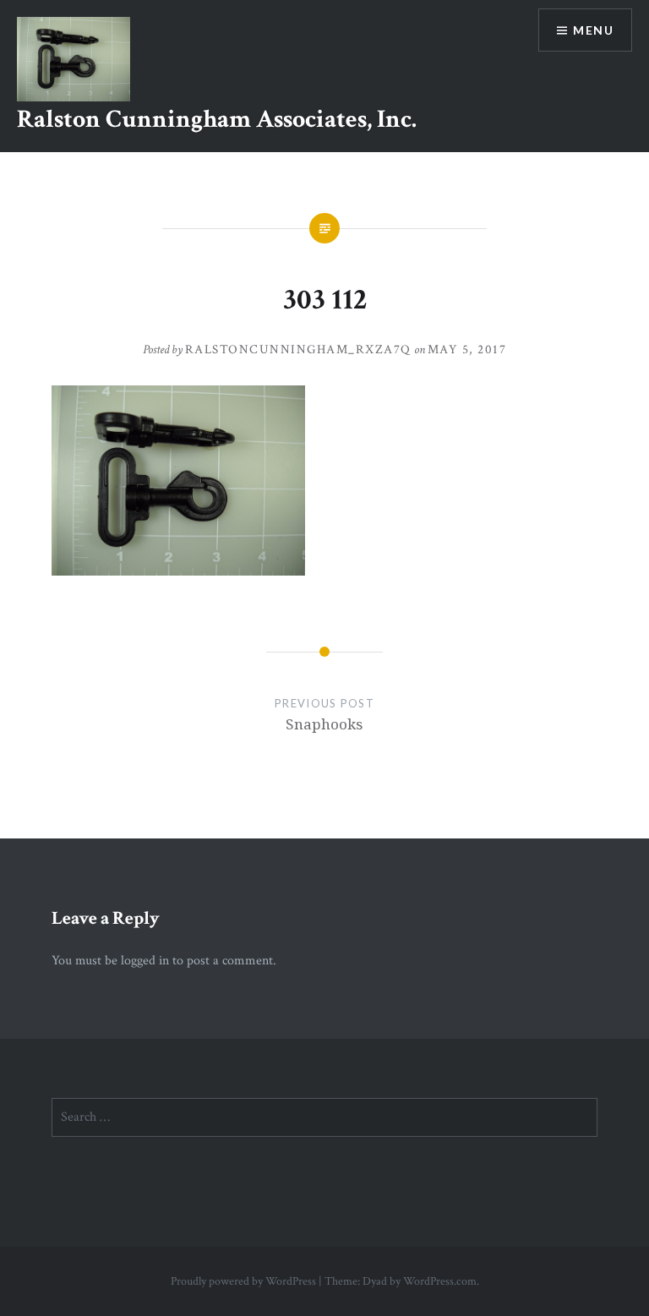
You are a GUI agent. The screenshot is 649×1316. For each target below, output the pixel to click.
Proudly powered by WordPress (243, 1281)
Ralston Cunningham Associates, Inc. (217, 119)
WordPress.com (440, 1281)
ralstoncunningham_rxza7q (298, 349)
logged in (145, 960)
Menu (593, 30)
